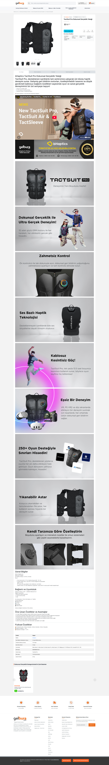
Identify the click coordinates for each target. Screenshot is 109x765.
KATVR (49, 738)
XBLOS (49, 754)
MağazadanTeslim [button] (68, 24)
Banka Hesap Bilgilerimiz (67, 722)
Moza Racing (50, 742)
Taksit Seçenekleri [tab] (69, 71)
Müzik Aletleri (37, 726)
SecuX (49, 748)
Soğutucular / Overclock (39, 728)
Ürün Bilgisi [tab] (21, 71)
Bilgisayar (36, 720)
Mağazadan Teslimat (66, 736)
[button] (82, 3)
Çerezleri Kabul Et (66, 760)
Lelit (49, 740)
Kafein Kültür (50, 722)
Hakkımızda (64, 720)
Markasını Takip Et (80, 16)
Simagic (49, 750)
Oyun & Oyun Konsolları (39, 724)
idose (49, 724)
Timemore (50, 752)
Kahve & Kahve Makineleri (39, 722)
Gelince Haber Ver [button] (68, 31)
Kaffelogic (50, 734)
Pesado (49, 744)
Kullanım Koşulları (65, 734)
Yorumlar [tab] (53, 71)
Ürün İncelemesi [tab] (37, 71)
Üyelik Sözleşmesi (65, 730)
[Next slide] (94, 679)
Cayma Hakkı (64, 726)
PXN (49, 746)
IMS (49, 732)
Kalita (49, 736)
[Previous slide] (14, 679)
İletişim (63, 738)
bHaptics (34, 637)
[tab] (35, 59)
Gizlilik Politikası (65, 732)
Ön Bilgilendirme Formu (67, 728)
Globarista (50, 720)
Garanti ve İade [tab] (87, 71)
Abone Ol (92, 724)
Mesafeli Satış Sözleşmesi (67, 724)
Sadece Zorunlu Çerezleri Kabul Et (81, 760)
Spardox (49, 726)
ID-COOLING (50, 730)
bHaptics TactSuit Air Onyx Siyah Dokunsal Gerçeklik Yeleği (22, 688)
